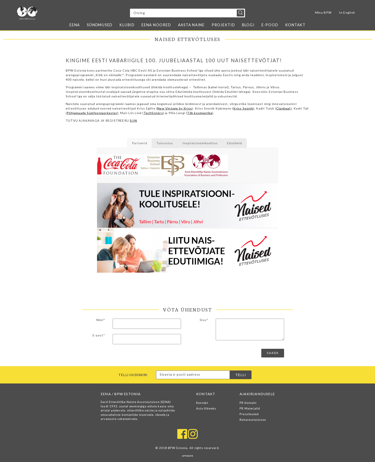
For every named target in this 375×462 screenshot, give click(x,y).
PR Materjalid (250, 408)
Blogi (248, 25)
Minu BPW (323, 12)
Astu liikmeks (206, 408)
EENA (74, 25)
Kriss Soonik (243, 108)
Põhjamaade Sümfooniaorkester (92, 113)
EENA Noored (156, 25)
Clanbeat (283, 108)
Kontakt (295, 25)
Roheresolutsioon (253, 419)
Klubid (127, 25)
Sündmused (99, 25)
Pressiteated (249, 414)
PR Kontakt (248, 403)
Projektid (223, 25)
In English (347, 12)
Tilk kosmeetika (199, 113)
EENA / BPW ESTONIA (55, 13)
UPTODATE (187, 456)
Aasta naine (191, 25)
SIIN (133, 120)
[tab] (139, 143)
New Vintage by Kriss (174, 108)
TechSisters (153, 113)
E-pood (270, 25)
